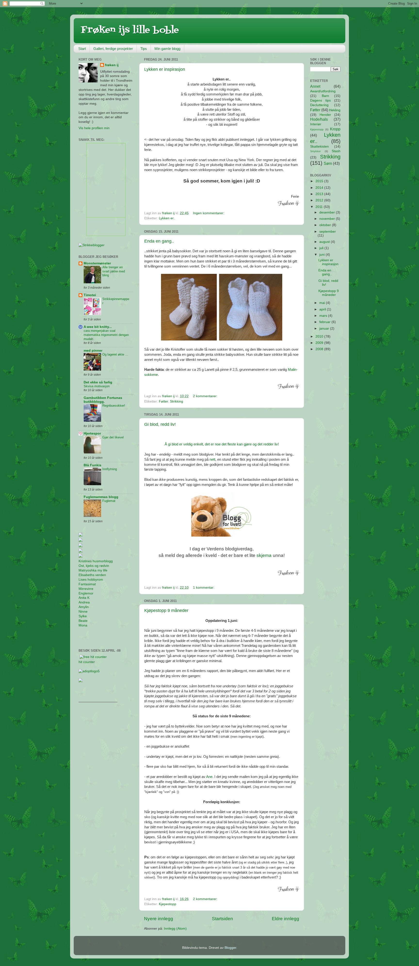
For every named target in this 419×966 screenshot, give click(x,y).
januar (324, 328)
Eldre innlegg (285, 918)
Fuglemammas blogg (101, 497)
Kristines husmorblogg (96, 561)
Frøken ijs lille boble (130, 30)
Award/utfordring (323, 91)
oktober (325, 225)
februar (325, 322)
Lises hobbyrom (91, 579)
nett (212, 459)
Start (82, 49)
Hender (325, 115)
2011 (319, 207)
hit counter (87, 662)
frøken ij (112, 65)
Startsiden (222, 918)
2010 (319, 336)
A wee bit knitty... (98, 327)
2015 (319, 181)
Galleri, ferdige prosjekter (113, 49)
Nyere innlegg (158, 918)
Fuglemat (108, 501)
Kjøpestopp (167, 904)
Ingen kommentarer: (209, 213)
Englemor (86, 593)
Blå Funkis (92, 465)
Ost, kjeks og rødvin (94, 566)
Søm (328, 163)
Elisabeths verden (92, 575)
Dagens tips (320, 100)
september (327, 231)
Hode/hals (319, 119)
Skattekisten (319, 146)
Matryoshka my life (93, 570)
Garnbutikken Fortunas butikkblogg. (103, 400)
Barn (325, 96)
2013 (319, 194)
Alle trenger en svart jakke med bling (113, 271)
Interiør (315, 124)
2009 (319, 343)
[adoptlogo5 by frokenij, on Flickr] (89, 671)
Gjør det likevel (113, 437)
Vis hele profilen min (94, 128)
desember (327, 212)
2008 (319, 349)
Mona (83, 625)
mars (323, 315)
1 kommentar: (204, 587)
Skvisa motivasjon (97, 386)
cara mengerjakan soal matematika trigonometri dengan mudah (106, 334)
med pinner (93, 350)
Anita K (84, 598)
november (327, 219)
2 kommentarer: (205, 396)
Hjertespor (92, 433)
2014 (319, 188)
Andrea (84, 602)
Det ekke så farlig (98, 382)
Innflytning (109, 469)
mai (322, 303)
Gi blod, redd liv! (160, 424)
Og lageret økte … (115, 354)
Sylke (83, 616)
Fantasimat (87, 584)
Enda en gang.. (159, 241)
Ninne (83, 611)
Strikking (176, 401)
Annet (315, 86)
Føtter (163, 401)
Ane (209, 777)
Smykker (315, 151)
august (325, 242)
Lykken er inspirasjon (164, 69)
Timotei (90, 295)
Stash (336, 151)
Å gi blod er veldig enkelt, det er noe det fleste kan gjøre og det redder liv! (222, 444)
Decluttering (319, 105)
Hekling (334, 110)
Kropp (335, 129)
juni (322, 254)
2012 (319, 200)
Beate (83, 621)
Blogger (230, 948)
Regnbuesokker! (113, 405)
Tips (143, 49)
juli (321, 248)
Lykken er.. (167, 218)
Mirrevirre (86, 589)
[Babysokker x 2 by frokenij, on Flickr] (221, 339)
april (323, 309)
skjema (264, 555)
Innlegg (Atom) (175, 928)
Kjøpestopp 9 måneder (166, 610)
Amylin (84, 607)
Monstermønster (97, 263)
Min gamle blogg (167, 49)
